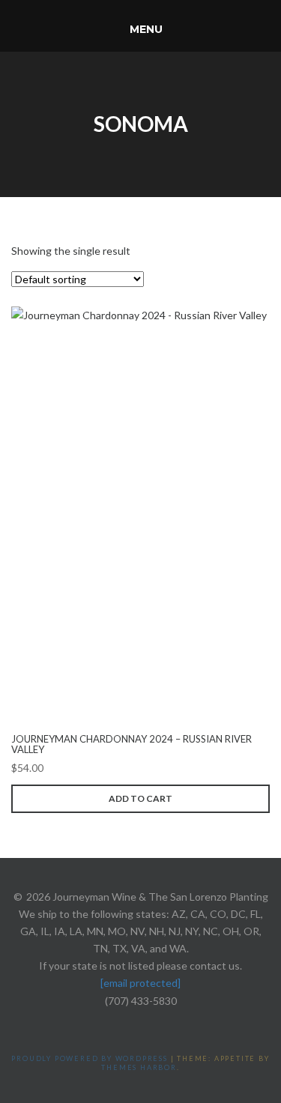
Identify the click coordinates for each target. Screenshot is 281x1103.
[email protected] (140, 982)
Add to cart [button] (140, 798)
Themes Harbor (138, 1067)
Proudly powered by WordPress (89, 1058)
